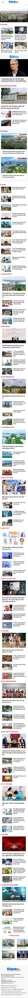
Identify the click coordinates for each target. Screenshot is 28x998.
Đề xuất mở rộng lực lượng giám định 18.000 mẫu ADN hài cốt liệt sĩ (19, 878)
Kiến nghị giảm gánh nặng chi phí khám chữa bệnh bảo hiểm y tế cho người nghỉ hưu (19, 267)
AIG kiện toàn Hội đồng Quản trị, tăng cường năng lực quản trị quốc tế (19, 215)
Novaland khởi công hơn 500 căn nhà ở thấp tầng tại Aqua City (19, 471)
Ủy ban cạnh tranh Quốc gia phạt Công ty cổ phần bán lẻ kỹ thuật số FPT (19, 615)
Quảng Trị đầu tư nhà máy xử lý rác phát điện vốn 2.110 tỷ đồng (19, 760)
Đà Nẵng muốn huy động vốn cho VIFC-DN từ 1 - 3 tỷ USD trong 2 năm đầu (19, 403)
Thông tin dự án (14, 935)
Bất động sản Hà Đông (21, 948)
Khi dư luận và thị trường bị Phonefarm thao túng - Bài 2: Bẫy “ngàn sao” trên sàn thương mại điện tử (13, 599)
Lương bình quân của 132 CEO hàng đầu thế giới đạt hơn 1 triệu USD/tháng (13, 80)
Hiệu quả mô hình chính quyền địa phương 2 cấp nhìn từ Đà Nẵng (18, 302)
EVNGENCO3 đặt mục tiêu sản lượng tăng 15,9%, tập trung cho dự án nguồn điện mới (19, 113)
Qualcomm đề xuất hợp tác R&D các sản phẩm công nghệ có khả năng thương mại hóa (14, 753)
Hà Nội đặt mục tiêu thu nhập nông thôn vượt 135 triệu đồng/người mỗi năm (19, 707)
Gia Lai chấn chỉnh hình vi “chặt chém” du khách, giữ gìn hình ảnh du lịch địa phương (19, 241)
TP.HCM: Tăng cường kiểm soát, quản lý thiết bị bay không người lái (19, 624)
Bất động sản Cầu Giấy (6, 948)
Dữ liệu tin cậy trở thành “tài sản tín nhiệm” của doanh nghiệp (18, 563)
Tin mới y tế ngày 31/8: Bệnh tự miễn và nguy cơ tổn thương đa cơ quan (19, 828)
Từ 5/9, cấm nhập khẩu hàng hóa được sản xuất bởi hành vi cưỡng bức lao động (19, 250)
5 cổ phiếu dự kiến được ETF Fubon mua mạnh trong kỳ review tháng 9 (19, 513)
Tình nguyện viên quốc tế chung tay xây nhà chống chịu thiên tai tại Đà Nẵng (19, 716)
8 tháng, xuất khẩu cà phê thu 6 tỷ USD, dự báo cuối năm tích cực (19, 657)
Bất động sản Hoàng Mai (22, 959)
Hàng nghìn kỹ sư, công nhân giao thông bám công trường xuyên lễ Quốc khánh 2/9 (13, 295)
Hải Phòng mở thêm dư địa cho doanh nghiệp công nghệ (19, 572)
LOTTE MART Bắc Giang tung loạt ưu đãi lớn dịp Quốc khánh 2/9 (19, 232)
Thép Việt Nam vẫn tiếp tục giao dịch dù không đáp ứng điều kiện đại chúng (19, 122)
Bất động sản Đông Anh (6, 959)
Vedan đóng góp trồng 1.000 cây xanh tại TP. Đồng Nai (18, 920)
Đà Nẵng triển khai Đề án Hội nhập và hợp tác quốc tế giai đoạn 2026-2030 (19, 320)
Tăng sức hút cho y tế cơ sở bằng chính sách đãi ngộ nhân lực (19, 197)
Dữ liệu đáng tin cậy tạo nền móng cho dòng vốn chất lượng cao (18, 554)
